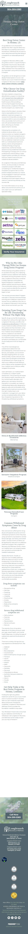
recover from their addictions (14, 98)
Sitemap (18, 914)
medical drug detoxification (10, 324)
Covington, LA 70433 (14, 850)
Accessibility (11, 914)
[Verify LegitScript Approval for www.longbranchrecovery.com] (5, 860)
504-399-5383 (14, 902)
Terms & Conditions (9, 910)
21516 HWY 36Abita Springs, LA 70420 (14, 837)
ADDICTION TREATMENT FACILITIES (14, 926)
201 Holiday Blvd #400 (14, 849)
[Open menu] (26, 3)
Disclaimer (22, 912)
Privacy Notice (20, 910)
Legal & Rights (13, 912)
